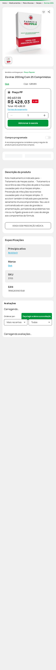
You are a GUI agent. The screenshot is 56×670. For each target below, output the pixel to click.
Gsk (10, 265)
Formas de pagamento (17, 109)
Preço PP (17, 92)
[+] (44, 115)
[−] (11, 115)
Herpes (38, 3)
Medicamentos (14, 3)
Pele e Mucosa (28, 3)
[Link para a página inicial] (4, 3)
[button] (28, 33)
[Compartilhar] (49, 12)
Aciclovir (13, 252)
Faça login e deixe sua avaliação (37, 316)
